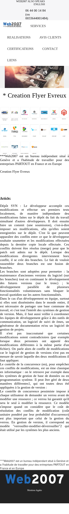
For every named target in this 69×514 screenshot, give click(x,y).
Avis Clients (50, 37)
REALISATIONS (19, 37)
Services (38, 26)
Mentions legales (34, 490)
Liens (12, 60)
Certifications (20, 49)
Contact (50, 49)
